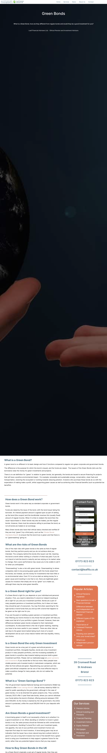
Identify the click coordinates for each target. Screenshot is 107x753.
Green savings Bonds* (25, 687)
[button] (54, 489)
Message (78, 523)
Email (77, 517)
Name (77, 506)
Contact (91, 2)
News (74, 2)
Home (58, 2)
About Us (82, 2)
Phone (77, 512)
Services (66, 2)
